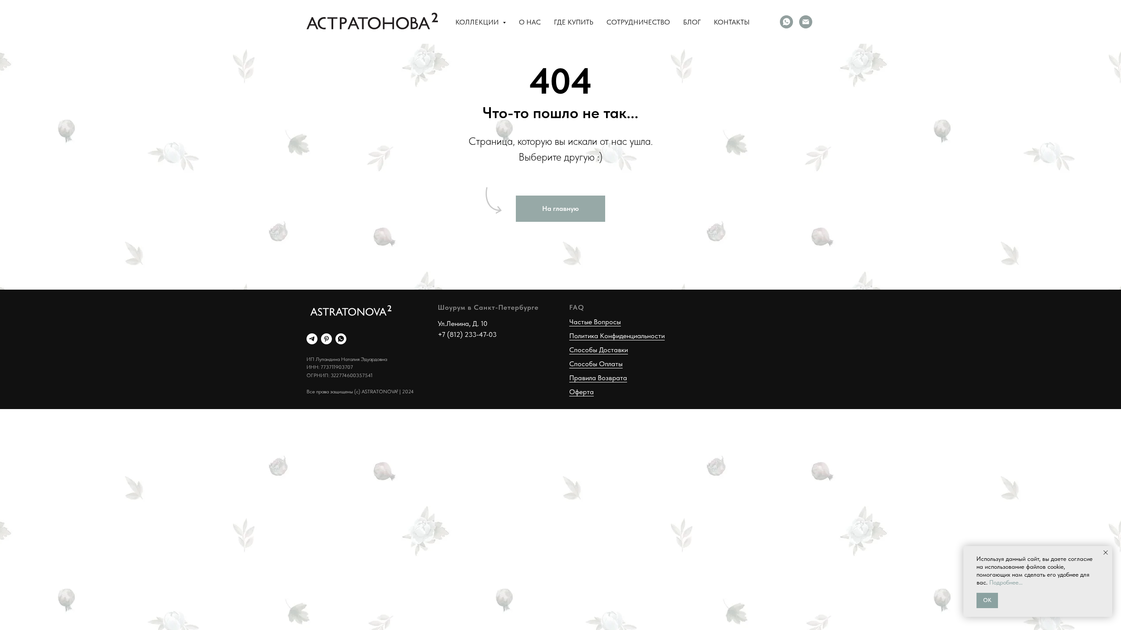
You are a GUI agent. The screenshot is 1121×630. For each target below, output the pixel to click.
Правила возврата (598, 378)
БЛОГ (692, 22)
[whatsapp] (786, 21)
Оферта (581, 392)
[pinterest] (326, 338)
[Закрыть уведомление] (1105, 552)
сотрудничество (638, 22)
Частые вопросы (595, 322)
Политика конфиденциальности (617, 336)
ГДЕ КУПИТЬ (573, 22)
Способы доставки (598, 350)
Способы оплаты (596, 364)
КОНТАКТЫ (732, 22)
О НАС (530, 22)
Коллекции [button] (478, 22)
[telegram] (312, 338)
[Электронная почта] (805, 21)
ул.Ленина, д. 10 (462, 323)
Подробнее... (1005, 582)
